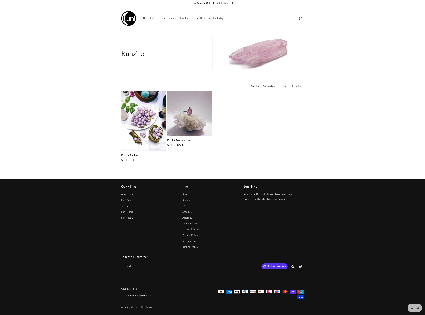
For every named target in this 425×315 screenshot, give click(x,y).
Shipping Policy (190, 241)
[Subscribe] (177, 266)
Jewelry (125, 206)
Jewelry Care (189, 223)
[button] (150, 18)
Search (186, 200)
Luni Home (127, 211)
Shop (185, 194)
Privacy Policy (190, 235)
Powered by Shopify (143, 307)
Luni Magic (127, 217)
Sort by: (255, 86)
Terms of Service (191, 229)
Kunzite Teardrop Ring (178, 140)
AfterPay (187, 217)
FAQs (185, 206)
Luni (131, 307)
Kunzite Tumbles (129, 155)
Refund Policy (190, 247)
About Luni (127, 194)
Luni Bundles (128, 200)
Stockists (187, 211)
